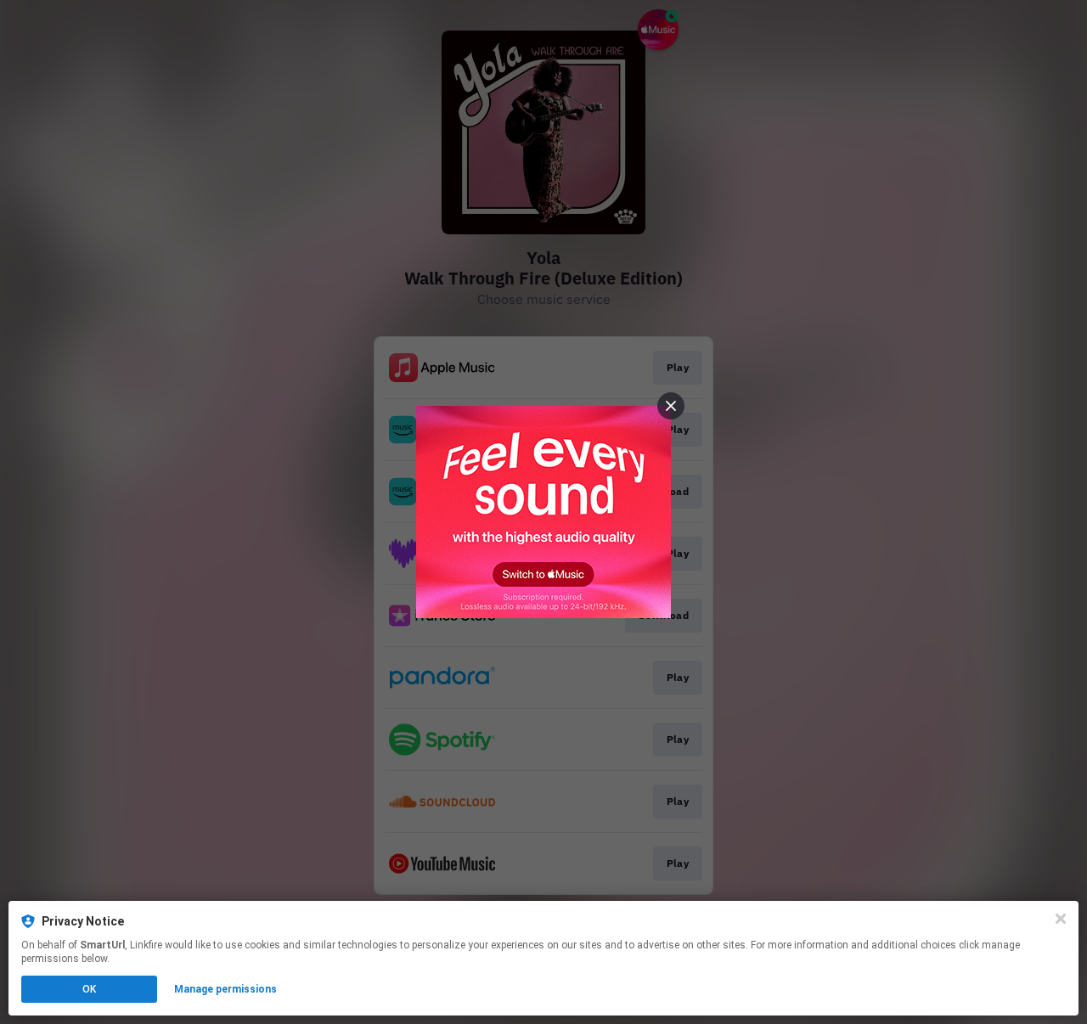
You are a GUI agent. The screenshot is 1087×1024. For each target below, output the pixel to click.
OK (89, 989)
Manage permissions (225, 989)
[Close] (1060, 918)
